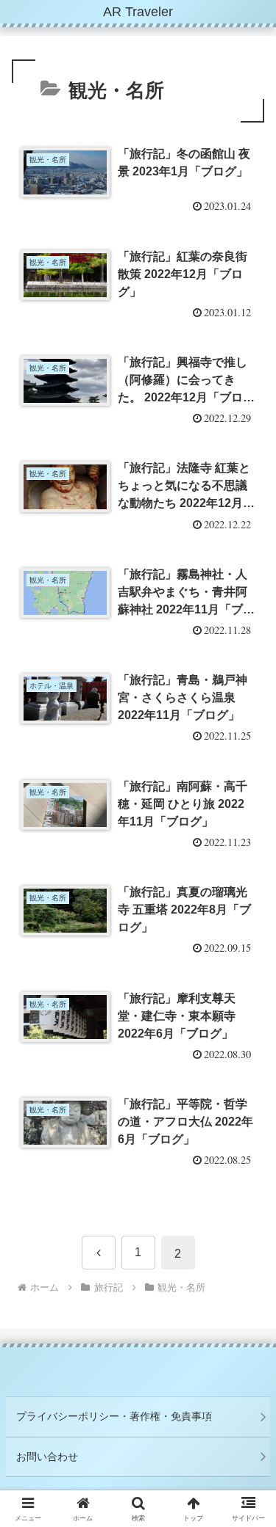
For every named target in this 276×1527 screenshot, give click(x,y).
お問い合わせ (47, 1456)
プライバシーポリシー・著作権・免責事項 (114, 1416)
